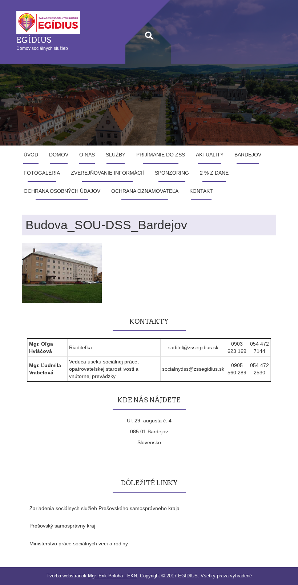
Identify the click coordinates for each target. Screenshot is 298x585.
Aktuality (210, 155)
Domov (58, 155)
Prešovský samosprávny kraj (62, 526)
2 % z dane (214, 173)
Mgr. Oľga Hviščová (41, 347)
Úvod (31, 155)
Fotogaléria (42, 173)
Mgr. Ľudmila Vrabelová (45, 368)
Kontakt (201, 191)
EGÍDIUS (33, 40)
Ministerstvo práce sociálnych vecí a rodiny (78, 543)
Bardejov (247, 155)
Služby (115, 155)
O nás (87, 155)
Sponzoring (172, 173)
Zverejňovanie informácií (107, 173)
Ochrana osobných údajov (62, 191)
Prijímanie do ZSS (160, 155)
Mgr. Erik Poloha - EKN (112, 575)
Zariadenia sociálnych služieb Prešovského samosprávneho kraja (104, 508)
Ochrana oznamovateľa (144, 191)
